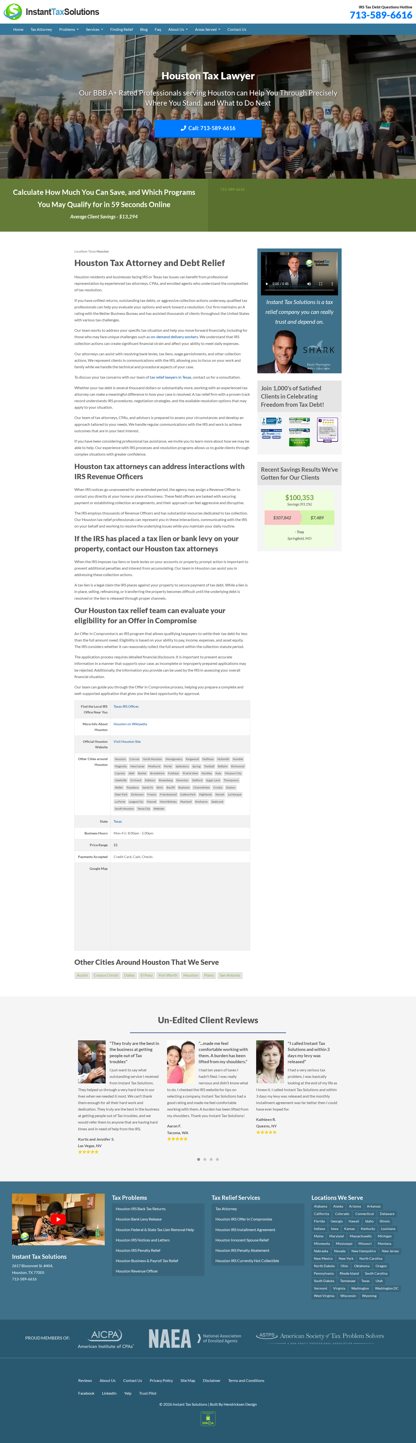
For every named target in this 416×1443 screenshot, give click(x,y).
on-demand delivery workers (174, 336)
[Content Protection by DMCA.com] (208, 1418)
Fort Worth (168, 975)
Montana (384, 1243)
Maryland (336, 1236)
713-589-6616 (381, 15)
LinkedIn (109, 1393)
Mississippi (344, 1243)
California (321, 1214)
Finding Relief (121, 29)
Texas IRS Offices (126, 706)
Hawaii (354, 1221)
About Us (176, 29)
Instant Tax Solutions (190, 1404)
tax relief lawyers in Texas (170, 377)
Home (18, 29)
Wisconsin (348, 1296)
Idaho (369, 1221)
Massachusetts (361, 1236)
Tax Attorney (41, 29)
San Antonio (230, 975)
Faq (158, 29)
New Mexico (323, 1258)
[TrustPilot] (299, 443)
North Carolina (370, 1258)
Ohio (344, 1266)
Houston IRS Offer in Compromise (243, 1219)
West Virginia (324, 1296)
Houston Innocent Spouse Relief (242, 1240)
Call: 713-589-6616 (211, 128)
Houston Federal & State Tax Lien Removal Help (155, 1229)
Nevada (339, 1251)
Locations (80, 251)
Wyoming (369, 1296)
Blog (144, 29)
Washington (360, 1288)
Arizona (355, 1206)
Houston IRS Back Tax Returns (141, 1208)
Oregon (381, 1266)
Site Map (188, 1380)
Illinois (385, 1221)
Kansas (349, 1229)
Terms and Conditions (246, 1380)
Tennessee (347, 1281)
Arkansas (374, 1206)
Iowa (334, 1229)
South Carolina (376, 1273)
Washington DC (387, 1288)
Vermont (320, 1288)
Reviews (85, 1380)
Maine (318, 1236)
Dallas (129, 975)
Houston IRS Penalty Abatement (242, 1250)
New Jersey (390, 1251)
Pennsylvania (324, 1273)
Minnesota (322, 1243)
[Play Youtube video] (58, 1220)
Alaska (338, 1206)
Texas (92, 251)
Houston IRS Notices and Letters (143, 1240)
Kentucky (368, 1229)
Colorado (342, 1214)
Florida (319, 1221)
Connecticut (364, 1214)
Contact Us (237, 29)
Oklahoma (362, 1266)
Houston (190, 975)
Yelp (127, 1393)
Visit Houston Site (127, 741)
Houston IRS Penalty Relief (138, 1250)
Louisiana (388, 1229)
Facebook (86, 1393)
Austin (82, 975)
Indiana (319, 1229)
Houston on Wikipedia (130, 724)
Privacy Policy (161, 1380)
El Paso (147, 975)
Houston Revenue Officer (137, 1271)
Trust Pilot (147, 1393)
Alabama (320, 1206)
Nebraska (321, 1251)
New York (346, 1258)
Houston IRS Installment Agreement (245, 1229)
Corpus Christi (106, 975)
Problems (67, 29)
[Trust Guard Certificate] (299, 422)
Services (93, 29)
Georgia (337, 1221)
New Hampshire (363, 1251)
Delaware (387, 1214)
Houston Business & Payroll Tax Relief (147, 1260)
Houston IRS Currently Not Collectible (247, 1260)
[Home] (52, 11)
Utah (379, 1281)
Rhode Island (349, 1273)
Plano (209, 975)
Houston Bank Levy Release (139, 1219)
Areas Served (206, 29)
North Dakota (324, 1266)
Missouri (365, 1243)
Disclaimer (212, 1380)
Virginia (339, 1288)
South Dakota (324, 1281)
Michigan (385, 1236)
